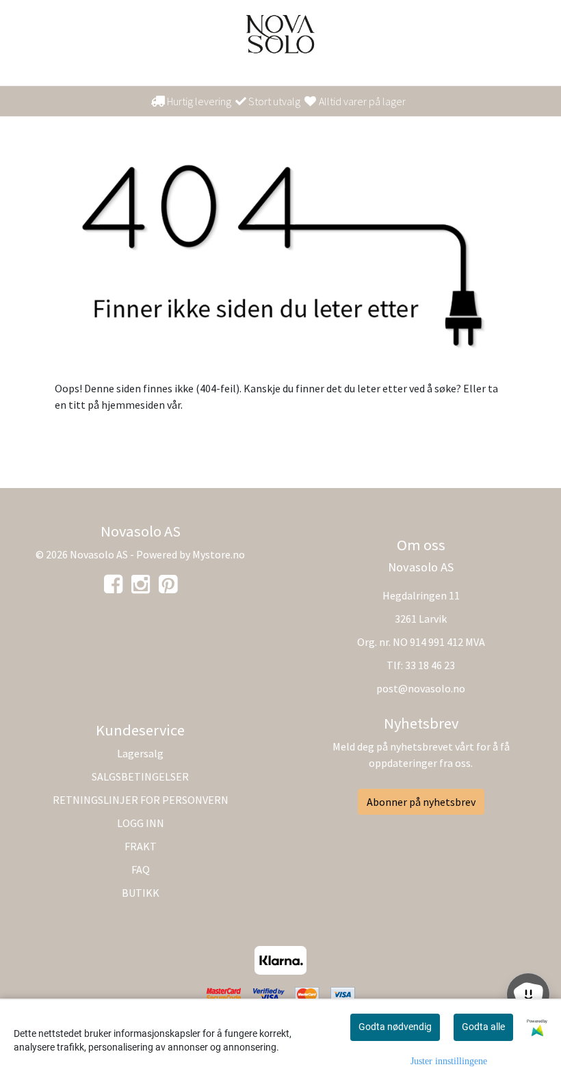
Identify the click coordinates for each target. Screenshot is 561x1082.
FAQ (140, 869)
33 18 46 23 (430, 665)
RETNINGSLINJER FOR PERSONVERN (141, 800)
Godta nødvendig (395, 1026)
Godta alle (483, 1026)
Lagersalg (140, 753)
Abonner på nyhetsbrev (421, 802)
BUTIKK (140, 893)
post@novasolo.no (420, 688)
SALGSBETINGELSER (140, 776)
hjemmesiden (133, 404)
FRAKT (141, 846)
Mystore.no (218, 554)
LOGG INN (140, 823)
